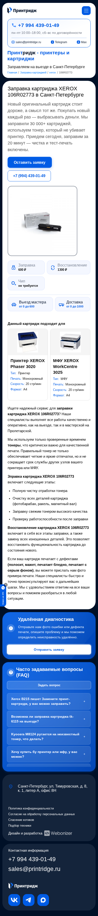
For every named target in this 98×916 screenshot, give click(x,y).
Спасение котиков (21, 820)
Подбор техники (19, 825)
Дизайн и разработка (25, 833)
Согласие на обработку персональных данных (41, 814)
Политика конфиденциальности (31, 808)
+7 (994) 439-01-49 (29, 176)
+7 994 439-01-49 (38, 25)
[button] (42, 221)
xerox (52, 72)
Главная (12, 72)
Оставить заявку (29, 162)
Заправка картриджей (33, 72)
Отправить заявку (49, 649)
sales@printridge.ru (34, 869)
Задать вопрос (49, 685)
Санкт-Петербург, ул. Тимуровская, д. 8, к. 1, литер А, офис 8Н (52, 788)
